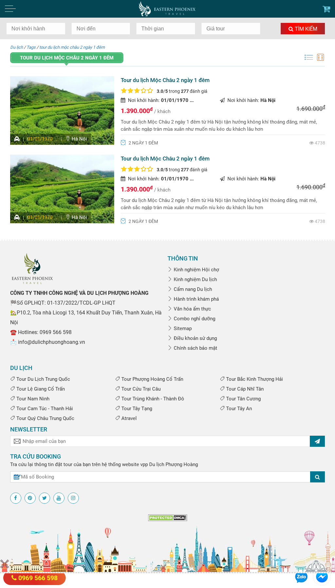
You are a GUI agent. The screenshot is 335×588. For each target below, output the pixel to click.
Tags (31, 47)
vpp (144, 464)
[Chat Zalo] (301, 576)
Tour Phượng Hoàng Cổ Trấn (151, 379)
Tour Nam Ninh (32, 399)
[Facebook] (15, 498)
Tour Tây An (238, 409)
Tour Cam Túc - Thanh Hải (44, 409)
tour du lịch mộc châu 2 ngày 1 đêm (72, 47)
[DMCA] (167, 517)
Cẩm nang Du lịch (192, 289)
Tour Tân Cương (243, 399)
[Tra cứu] (317, 476)
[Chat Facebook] (322, 576)
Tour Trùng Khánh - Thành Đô (152, 399)
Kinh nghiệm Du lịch (194, 279)
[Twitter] (44, 498)
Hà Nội (78, 139)
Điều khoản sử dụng (194, 338)
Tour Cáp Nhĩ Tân (244, 389)
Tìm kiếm (305, 29)
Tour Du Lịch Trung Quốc (42, 379)
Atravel (128, 418)
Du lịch (16, 47)
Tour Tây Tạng (136, 409)
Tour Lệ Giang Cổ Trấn (40, 389)
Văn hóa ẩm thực (191, 309)
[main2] (326, 9)
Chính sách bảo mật (194, 348)
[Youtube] (58, 498)
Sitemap (182, 328)
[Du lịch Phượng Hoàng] (168, 8)
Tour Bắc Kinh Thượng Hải (254, 379)
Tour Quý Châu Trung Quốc (44, 418)
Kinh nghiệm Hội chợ (195, 270)
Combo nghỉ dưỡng (193, 319)
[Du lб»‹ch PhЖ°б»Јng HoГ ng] (32, 268)
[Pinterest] (30, 498)
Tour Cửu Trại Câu (140, 389)
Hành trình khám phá (195, 299)
